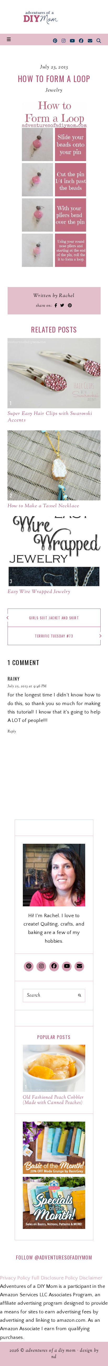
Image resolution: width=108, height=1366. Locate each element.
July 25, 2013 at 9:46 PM (27, 686)
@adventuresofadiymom (63, 1257)
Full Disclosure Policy (55, 1278)
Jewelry (54, 90)
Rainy (14, 679)
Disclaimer (90, 1278)
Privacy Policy (15, 1278)
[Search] (79, 995)
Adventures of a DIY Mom (51, 1351)
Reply (12, 731)
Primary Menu (9, 39)
